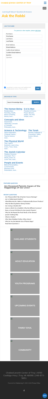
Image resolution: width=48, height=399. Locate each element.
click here (38, 30)
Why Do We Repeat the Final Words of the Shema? (21, 212)
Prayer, (26, 113)
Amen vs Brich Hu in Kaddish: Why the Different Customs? (23, 208)
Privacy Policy (36, 383)
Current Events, (9, 167)
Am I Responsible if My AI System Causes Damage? (21, 197)
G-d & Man (29, 109)
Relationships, (8, 111)
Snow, (15, 147)
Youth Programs (25, 283)
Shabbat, (7, 154)
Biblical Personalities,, (11, 165)
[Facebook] (24, 390)
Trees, (11, 147)
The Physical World (14, 141)
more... (11, 116)
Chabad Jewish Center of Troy (16, 3)
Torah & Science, (9, 136)
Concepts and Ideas (14, 119)
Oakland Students (25, 239)
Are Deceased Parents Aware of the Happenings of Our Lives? (22, 187)
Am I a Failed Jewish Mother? (14, 199)
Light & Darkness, (8, 144)
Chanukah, (7, 156)
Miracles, (31, 113)
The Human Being (13, 109)
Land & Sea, (15, 145)
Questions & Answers (24, 12)
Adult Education (25, 261)
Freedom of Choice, (30, 111)
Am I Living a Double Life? (13, 206)
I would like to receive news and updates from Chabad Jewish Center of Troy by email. (18, 88)
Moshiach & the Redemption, (9, 169)
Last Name (9, 39)
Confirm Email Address (13, 50)
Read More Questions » (12, 223)
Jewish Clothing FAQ (11, 215)
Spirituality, (7, 123)
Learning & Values (8, 12)
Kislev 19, (12, 158)
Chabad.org (19, 383)
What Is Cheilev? (10, 217)
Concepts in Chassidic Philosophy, (11, 125)
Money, (6, 116)
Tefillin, (38, 134)
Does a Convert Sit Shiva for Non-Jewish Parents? (20, 210)
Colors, (6, 147)
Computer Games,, (10, 134)
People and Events (13, 163)
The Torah (33, 130)
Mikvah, (35, 136)
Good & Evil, (8, 122)
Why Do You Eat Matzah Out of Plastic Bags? (19, 221)
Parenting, (7, 113)
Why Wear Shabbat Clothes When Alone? (18, 219)
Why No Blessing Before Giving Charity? (17, 203)
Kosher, (30, 136)
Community (25, 350)
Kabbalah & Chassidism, (35, 133)
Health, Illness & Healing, (10, 113)
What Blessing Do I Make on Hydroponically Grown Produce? (24, 201)
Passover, (13, 154)
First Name (9, 34)
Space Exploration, (10, 132)
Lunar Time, (8, 159)
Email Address (10, 45)
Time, (6, 143)
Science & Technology (15, 130)
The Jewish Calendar (14, 152)
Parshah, (31, 132)
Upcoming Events (25, 305)
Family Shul (25, 327)
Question (8, 55)
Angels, (26, 114)
